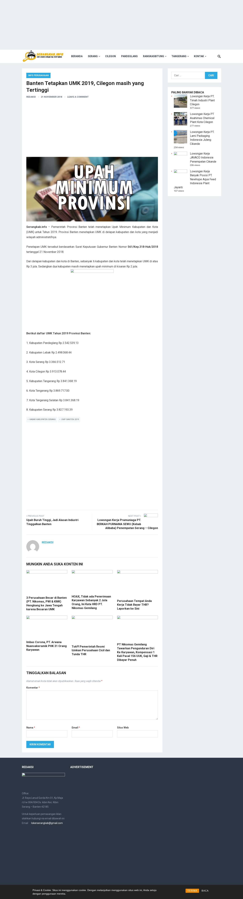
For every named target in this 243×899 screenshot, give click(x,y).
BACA (205, 890)
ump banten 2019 (70, 419)
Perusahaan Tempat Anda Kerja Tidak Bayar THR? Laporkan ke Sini (134, 604)
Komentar (33, 687)
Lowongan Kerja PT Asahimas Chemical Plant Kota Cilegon (202, 118)
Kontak (199, 56)
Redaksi (31, 96)
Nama (30, 727)
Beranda (77, 56)
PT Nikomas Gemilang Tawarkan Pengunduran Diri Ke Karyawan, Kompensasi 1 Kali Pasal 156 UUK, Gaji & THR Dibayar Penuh (137, 652)
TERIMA (192, 890)
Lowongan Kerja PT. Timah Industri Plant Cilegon (202, 100)
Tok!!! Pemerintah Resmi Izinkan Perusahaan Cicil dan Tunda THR (91, 650)
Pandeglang (129, 56)
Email (76, 727)
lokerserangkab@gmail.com (47, 823)
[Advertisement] (121, 25)
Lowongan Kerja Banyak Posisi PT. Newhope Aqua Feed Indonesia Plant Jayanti (195, 179)
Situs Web (123, 727)
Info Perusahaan (38, 75)
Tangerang (178, 56)
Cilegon (110, 56)
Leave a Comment (78, 96)
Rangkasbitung (153, 56)
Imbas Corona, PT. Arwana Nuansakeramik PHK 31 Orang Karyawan (46, 645)
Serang (93, 56)
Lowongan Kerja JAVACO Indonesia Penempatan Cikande (203, 157)
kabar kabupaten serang (43, 419)
